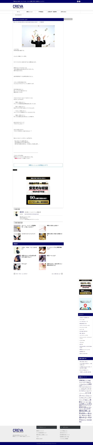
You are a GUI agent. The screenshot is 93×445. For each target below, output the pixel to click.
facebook (79, 1)
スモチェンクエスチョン (84, 325)
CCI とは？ (24, 263)
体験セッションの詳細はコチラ (38, 165)
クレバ (81, 387)
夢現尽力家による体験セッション (42, 434)
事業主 (86, 400)
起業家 (83, 413)
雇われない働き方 (86, 415)
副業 (82, 404)
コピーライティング (83, 335)
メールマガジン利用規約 (64, 438)
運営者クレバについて (40, 430)
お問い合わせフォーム (63, 432)
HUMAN (81, 384)
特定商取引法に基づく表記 (64, 436)
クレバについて (18, 14)
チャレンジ (83, 393)
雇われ (86, 413)
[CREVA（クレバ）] (18, 8)
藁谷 (90, 408)
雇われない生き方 (34, 22)
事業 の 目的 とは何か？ (53, 225)
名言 (80, 344)
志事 (89, 407)
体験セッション (29, 11)
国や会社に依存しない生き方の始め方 (24, 22)
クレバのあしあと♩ (83, 321)
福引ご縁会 (86, 408)
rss (77, 1)
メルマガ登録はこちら (63, 430)
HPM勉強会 (41, 11)
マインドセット (82, 327)
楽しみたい (82, 408)
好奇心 (87, 407)
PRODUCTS (85, 384)
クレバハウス (85, 387)
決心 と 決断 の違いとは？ (56, 273)
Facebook (86, 380)
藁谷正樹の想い (82, 323)
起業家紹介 (81, 351)
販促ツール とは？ (51, 255)
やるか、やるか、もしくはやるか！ (22, 273)
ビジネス (16, 22)
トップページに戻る (68, 19)
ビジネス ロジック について (28, 233)
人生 (89, 400)
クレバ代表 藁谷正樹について (41, 432)
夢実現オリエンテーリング (84, 349)
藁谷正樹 (42, 22)
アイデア (83, 386)
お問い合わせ (63, 11)
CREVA (82, 380)
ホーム (18, 11)
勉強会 (85, 404)
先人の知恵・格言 (83, 331)
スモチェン (83, 391)
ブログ (81, 342)
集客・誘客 (81, 333)
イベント (81, 319)
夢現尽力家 (82, 407)
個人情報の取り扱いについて (65, 434)
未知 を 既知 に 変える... (84, 361)
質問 (88, 411)
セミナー (81, 329)
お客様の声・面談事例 (52, 11)
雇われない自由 (85, 420)
